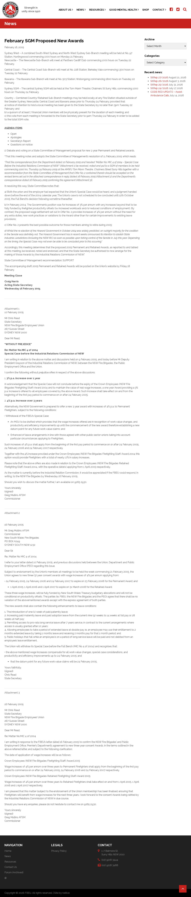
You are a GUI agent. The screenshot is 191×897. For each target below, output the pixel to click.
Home (7, 850)
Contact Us (10, 867)
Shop (145, 9)
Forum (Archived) (13, 872)
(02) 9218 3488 (109, 865)
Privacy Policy (59, 850)
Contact (158, 9)
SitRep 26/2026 (159, 81)
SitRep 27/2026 (159, 77)
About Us (65, 9)
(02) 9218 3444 (109, 859)
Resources (96, 9)
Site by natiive (62, 892)
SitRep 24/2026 (159, 88)
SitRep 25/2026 (159, 84)
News (80, 9)
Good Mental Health (123, 9)
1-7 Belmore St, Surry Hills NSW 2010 (113, 852)
